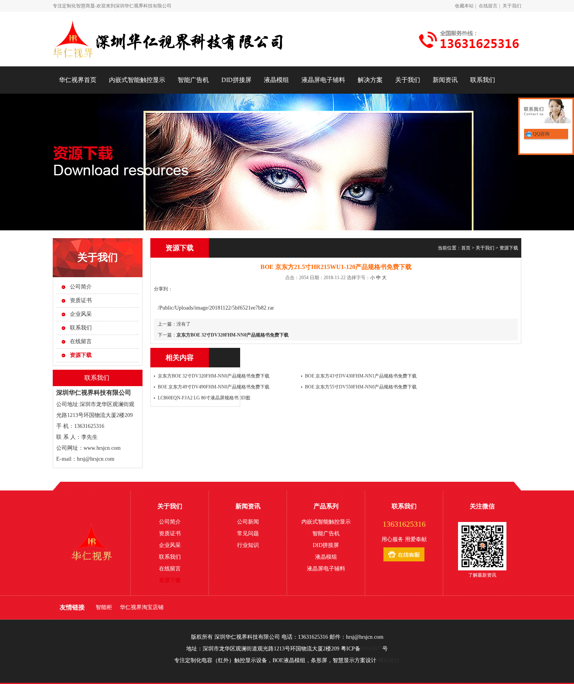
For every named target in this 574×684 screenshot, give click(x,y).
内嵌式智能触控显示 (137, 80)
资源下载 (508, 248)
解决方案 (370, 80)
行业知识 (248, 545)
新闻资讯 (445, 80)
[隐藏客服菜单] (546, 112)
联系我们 (482, 80)
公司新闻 (248, 522)
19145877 (371, 649)
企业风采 (81, 314)
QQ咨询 (540, 134)
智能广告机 (193, 80)
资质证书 (81, 300)
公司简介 (81, 287)
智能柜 (104, 607)
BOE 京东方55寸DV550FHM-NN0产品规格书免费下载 (361, 387)
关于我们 (512, 6)
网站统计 (389, 660)
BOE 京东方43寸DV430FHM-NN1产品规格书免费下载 (361, 376)
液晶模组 (276, 80)
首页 (466, 248)
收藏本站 (464, 6)
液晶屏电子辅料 (323, 80)
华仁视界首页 (77, 80)
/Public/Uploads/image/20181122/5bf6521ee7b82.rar (216, 308)
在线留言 (488, 6)
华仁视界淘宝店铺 (142, 607)
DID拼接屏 (236, 80)
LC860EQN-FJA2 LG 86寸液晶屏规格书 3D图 (204, 398)
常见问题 (248, 533)
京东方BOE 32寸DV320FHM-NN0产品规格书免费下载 (232, 335)
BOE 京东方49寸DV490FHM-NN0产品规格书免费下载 (213, 387)
